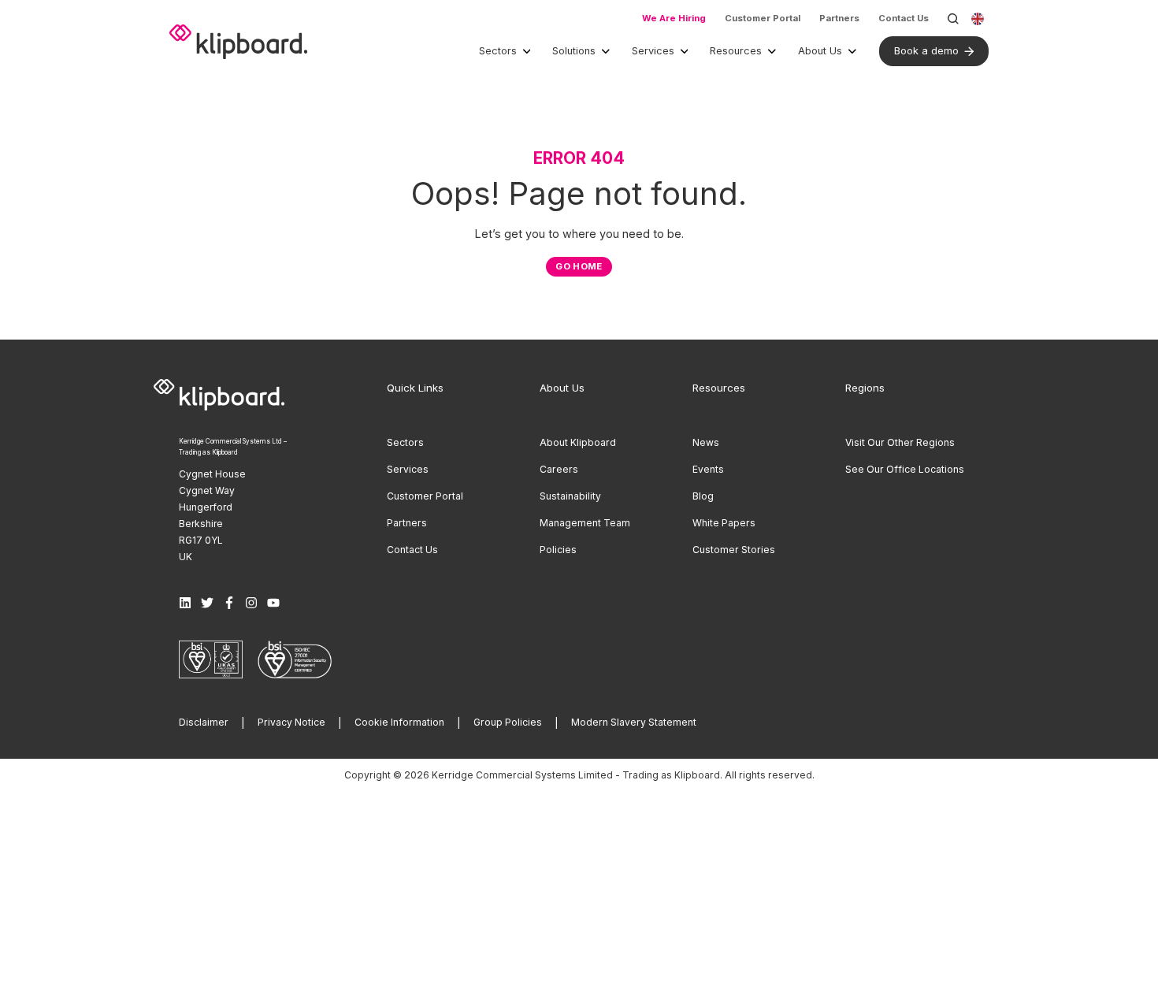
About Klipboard (578, 442)
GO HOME (578, 266)
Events (708, 469)
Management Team (585, 523)
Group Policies (507, 722)
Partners (839, 18)
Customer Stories (733, 549)
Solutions (574, 51)
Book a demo (926, 51)
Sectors (498, 51)
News (705, 442)
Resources (736, 51)
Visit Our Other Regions (900, 442)
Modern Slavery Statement (633, 722)
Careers (559, 469)
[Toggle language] (977, 19)
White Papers (723, 523)
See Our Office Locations (904, 469)
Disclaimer (203, 722)
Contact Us (903, 18)
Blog (703, 496)
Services (653, 51)
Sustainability (570, 496)
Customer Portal (762, 18)
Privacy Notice (291, 722)
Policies (558, 549)
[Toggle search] (953, 18)
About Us (820, 51)
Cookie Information (399, 722)
